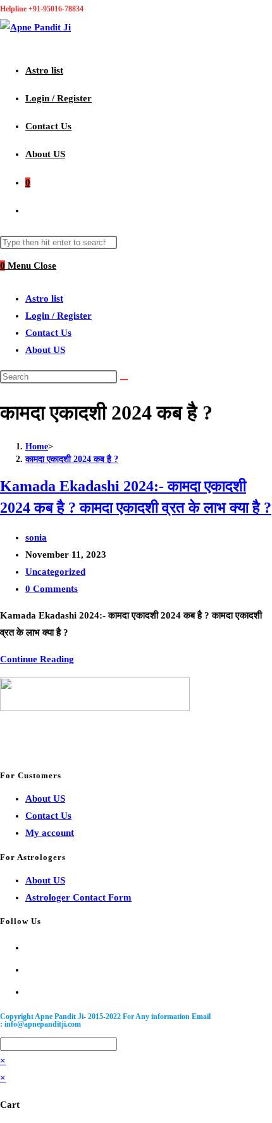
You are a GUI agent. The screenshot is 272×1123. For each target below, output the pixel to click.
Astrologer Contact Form (78, 897)
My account (49, 833)
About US (45, 350)
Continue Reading (37, 659)
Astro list (44, 298)
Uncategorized (55, 572)
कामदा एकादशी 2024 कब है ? (71, 459)
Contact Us (48, 333)
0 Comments (51, 589)
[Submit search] (124, 379)
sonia (36, 537)
